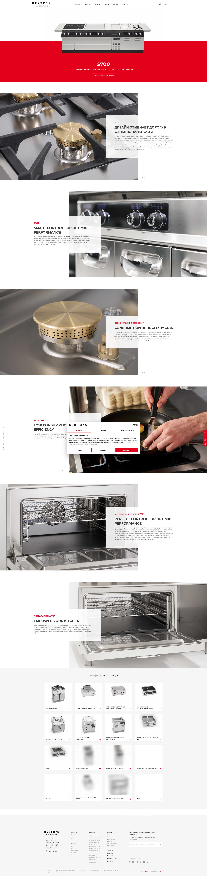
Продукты (97, 4)
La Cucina (73, 852)
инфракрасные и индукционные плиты (94, 845)
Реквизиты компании (94, 870)
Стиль (72, 837)
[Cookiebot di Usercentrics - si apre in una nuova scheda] (131, 425)
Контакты (125, 4)
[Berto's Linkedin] (133, 862)
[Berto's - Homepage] (41, 4)
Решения (87, 4)
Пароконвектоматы (112, 843)
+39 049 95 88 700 (52, 844)
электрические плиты (94, 842)
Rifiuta (80, 450)
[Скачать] (205, 436)
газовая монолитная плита (95, 837)
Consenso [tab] (79, 430)
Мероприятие (74, 850)
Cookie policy (48, 872)
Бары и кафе (110, 845)
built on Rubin (156, 871)
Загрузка (110, 853)
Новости (106, 4)
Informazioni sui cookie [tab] (127, 430)
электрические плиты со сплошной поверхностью (95, 839)
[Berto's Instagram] (137, 862)
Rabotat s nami (112, 858)
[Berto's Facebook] (130, 862)
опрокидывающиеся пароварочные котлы (94, 851)
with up (145, 871)
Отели (108, 837)
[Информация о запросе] (205, 432)
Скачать (115, 4)
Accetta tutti (126, 450)
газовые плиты (93, 834)
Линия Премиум (3, 435)
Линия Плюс (110, 841)
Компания (77, 4)
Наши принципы (75, 834)
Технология (74, 839)
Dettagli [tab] (103, 430)
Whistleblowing (59, 872)
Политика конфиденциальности (110, 870)
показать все (92, 862)
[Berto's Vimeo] (147, 862)
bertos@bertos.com (51, 848)
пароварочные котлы (94, 848)
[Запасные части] (205, 440)
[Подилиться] (205, 444)
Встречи (73, 848)
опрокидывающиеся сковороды (94, 854)
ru (166, 4)
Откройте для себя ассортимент (103, 75)
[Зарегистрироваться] (160, 844)
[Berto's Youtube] (144, 862)
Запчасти (110, 850)
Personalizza (102, 450)
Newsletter (110, 856)
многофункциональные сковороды (95, 858)
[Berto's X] (140, 862)
